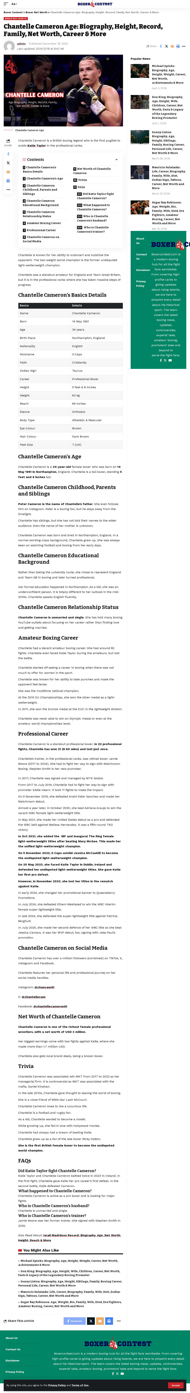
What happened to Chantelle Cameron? (93, 207)
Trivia (82, 180)
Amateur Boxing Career (44, 223)
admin (21, 43)
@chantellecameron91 (50, 1006)
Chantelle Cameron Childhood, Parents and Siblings (40, 190)
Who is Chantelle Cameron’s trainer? (93, 229)
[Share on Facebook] (160, 46)
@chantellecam (33, 997)
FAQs (81, 187)
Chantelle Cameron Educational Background (41, 203)
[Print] (178, 46)
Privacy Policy (57, 1385)
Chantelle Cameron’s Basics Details (39, 169)
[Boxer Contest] (95, 4)
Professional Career (41, 230)
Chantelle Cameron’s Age (45, 178)
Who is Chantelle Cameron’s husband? (92, 218)
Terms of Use (80, 1385)
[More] (183, 46)
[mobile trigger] (7, 3)
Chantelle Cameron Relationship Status (39, 214)
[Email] (172, 46)
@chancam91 (44, 987)
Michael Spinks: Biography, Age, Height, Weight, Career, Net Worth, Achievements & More (169, 74)
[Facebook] (161, 360)
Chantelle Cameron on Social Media (41, 239)
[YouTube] (170, 360)
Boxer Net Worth (16, 18)
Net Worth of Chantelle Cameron (92, 171)
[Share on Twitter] (166, 46)
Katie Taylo (36, 145)
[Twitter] (165, 360)
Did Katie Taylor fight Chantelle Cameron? (95, 196)
